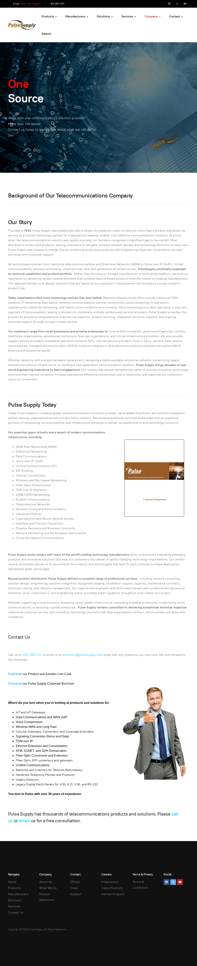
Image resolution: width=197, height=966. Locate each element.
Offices (75, 882)
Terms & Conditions (140, 885)
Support (75, 894)
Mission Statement (46, 897)
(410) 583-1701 (32, 655)
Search (46, 34)
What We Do (48, 888)
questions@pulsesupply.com (82, 655)
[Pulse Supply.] (22, 25)
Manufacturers (75, 16)
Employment (110, 882)
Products (48, 16)
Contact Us (15, 913)
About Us (45, 882)
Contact (175, 16)
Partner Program (112, 894)
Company (152, 16)
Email (74, 888)
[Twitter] (177, 4)
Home (12, 882)
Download (15, 674)
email (24, 821)
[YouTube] (185, 4)
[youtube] (180, 882)
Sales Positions (112, 888)
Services (127, 16)
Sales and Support (30, 3)
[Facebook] (169, 4)
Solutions (104, 16)
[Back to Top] (185, 954)
